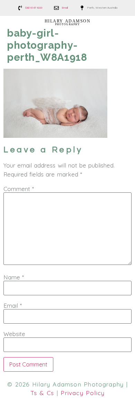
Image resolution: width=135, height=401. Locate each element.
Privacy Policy (83, 393)
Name (13, 277)
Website (14, 334)
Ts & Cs (42, 393)
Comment (18, 189)
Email (12, 305)
